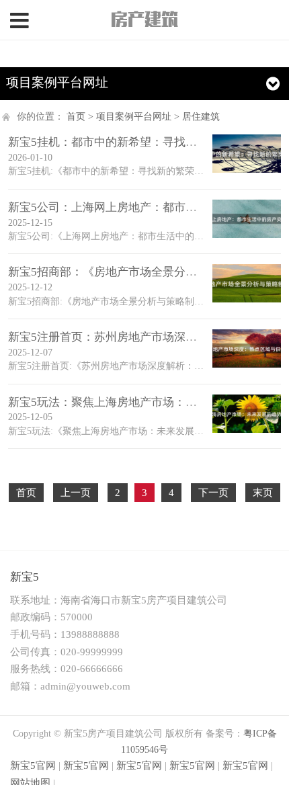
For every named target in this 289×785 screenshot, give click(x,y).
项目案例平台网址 (133, 117)
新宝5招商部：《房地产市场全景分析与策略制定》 (136, 271)
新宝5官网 (33, 765)
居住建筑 (201, 117)
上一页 (75, 492)
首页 (76, 117)
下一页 (213, 492)
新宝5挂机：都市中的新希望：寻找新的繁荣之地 (131, 142)
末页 (263, 492)
